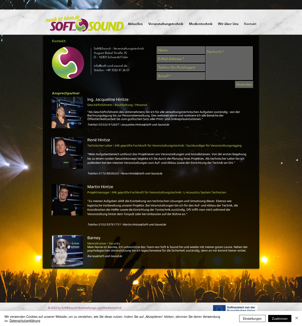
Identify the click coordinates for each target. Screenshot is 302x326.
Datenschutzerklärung (25, 320)
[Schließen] (296, 318)
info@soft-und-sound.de (110, 66)
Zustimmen (280, 318)
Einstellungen (252, 318)
